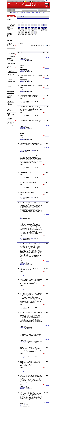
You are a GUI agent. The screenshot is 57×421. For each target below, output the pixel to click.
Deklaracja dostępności (11, 125)
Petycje (8, 113)
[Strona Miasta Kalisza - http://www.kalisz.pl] (46, 5)
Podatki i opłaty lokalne (11, 63)
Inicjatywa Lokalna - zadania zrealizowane (10, 60)
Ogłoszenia (9, 50)
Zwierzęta (9, 82)
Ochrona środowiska (19, 12)
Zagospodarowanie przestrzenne (10, 68)
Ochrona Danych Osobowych (10, 44)
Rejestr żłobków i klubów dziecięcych (10, 99)
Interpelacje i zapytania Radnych (11, 31)
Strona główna (13, 12)
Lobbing (8, 111)
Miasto (8, 18)
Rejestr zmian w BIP (10, 122)
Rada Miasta (9, 19)
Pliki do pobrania (10, 64)
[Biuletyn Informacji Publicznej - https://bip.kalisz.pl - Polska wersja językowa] (42, 1)
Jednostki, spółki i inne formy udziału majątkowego (11, 57)
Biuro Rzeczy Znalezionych (9, 34)
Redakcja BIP (9, 123)
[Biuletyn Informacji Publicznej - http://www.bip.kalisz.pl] (28, 4)
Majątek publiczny (10, 54)
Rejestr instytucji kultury (10, 89)
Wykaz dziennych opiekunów (10, 107)
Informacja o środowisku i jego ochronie (11, 79)
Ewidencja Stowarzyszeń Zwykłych (9, 104)
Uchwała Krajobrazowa (11, 70)
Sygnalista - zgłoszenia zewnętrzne (11, 49)
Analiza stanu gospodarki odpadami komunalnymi (11, 81)
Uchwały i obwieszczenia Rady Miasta (10, 22)
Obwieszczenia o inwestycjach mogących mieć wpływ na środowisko (34, 12)
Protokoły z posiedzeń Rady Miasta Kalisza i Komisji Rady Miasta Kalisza (11, 26)
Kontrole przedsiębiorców (10, 39)
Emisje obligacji (9, 40)
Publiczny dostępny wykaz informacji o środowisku (12, 84)
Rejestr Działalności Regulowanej (11, 77)
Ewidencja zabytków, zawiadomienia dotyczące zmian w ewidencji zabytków (10, 93)
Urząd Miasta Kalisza (10, 41)
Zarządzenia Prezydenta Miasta (10, 36)
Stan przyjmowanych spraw (10, 115)
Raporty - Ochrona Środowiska (10, 86)
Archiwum (8, 120)
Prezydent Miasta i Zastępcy (10, 29)
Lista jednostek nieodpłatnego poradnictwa (9, 96)
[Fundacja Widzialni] (47, 1)
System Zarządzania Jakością (10, 46)
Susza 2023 (9, 75)
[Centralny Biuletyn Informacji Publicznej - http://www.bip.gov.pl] (9, 4)
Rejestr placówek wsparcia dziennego (10, 102)
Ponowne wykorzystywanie (10, 110)
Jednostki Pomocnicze (11, 53)
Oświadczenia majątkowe (9, 119)
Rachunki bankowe (10, 66)
